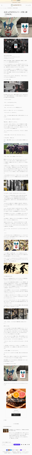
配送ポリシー (10, 452)
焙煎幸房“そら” (8, 451)
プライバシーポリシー (25, 451)
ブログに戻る (16, 423)
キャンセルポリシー (25, 452)
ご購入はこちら (16, 414)
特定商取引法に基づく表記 (17, 452)
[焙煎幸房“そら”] (16, 5)
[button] (2, 5)
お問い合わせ (14, 451)
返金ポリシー (19, 451)
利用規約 (5, 452)
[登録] (12, 444)
